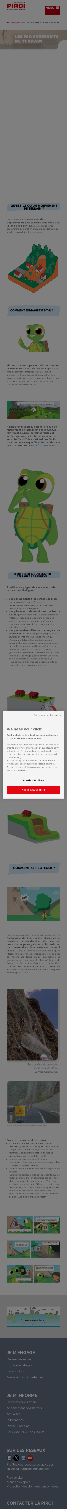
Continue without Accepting (48, 715)
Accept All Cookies (33, 789)
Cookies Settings (33, 780)
